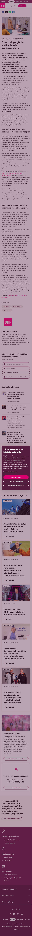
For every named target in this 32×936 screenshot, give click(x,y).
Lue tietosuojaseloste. (10, 472)
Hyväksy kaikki (16, 477)
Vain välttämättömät (16, 481)
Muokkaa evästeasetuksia (16, 485)
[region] (16, 468)
